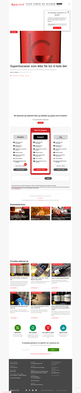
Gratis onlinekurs (18, 158)
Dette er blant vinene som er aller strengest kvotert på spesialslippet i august (60, 308)
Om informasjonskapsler (15, 377)
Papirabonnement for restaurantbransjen (39, 371)
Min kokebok (49, 5)
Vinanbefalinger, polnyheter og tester (21, 149)
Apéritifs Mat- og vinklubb (18, 75)
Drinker (36, 5)
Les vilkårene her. (40, 198)
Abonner (59, 3)
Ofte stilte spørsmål (35, 380)
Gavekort (40, 5)
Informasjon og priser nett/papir (37, 367)
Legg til (48, 178)
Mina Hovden (13, 371)
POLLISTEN (29, 4)
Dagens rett (28, 5)
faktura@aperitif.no (55, 372)
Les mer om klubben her (15, 188)
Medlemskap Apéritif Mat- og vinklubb (39, 372)
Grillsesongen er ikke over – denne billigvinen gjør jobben (39, 278)
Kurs (43, 4)
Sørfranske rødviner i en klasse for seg (19, 278)
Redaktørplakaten (22, 375)
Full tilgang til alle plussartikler (18, 143)
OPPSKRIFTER (37, 4)
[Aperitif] (17, 4)
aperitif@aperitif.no (35, 376)
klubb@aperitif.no (42, 200)
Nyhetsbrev (44, 5)
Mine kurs (54, 5)
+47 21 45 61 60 (37, 378)
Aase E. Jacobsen (14, 72)
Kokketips (58, 5)
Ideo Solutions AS (63, 390)
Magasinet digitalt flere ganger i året (20, 155)
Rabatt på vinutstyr (19, 152)
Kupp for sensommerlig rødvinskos (60, 278)
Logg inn (40, 122)
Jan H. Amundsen (13, 367)
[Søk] (69, 4)
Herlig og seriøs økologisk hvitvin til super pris (19, 307)
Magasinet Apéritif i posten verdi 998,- (20, 161)
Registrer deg (57, 28)
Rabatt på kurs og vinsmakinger (18, 146)
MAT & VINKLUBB (50, 4)
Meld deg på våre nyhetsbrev (37, 384)
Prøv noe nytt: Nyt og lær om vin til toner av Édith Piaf (39, 307)
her (58, 200)
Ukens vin (32, 5)
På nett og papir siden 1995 (36, 363)
